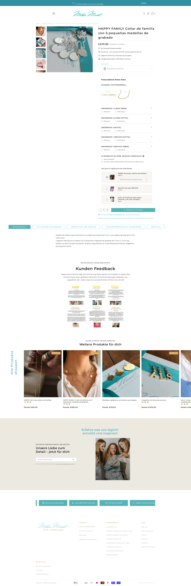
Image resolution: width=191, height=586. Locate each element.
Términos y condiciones (43, 566)
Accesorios (144, 543)
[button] (27, 378)
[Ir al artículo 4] (41, 64)
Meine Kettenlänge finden (114, 551)
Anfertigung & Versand (113, 539)
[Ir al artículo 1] (41, 31)
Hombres (144, 539)
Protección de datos (42, 574)
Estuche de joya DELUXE (128, 188)
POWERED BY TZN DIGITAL (146, 583)
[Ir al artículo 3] (41, 53)
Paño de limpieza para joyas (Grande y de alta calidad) (129, 198)
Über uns (144, 527)
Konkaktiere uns (111, 527)
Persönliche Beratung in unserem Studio (119, 531)
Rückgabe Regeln (112, 555)
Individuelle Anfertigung (114, 547)
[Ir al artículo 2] (41, 42)
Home (38, 23)
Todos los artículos (47, 23)
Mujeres (143, 535)
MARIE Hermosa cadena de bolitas (132, 173)
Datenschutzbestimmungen (65, 464)
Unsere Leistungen (147, 531)
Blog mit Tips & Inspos (148, 547)
